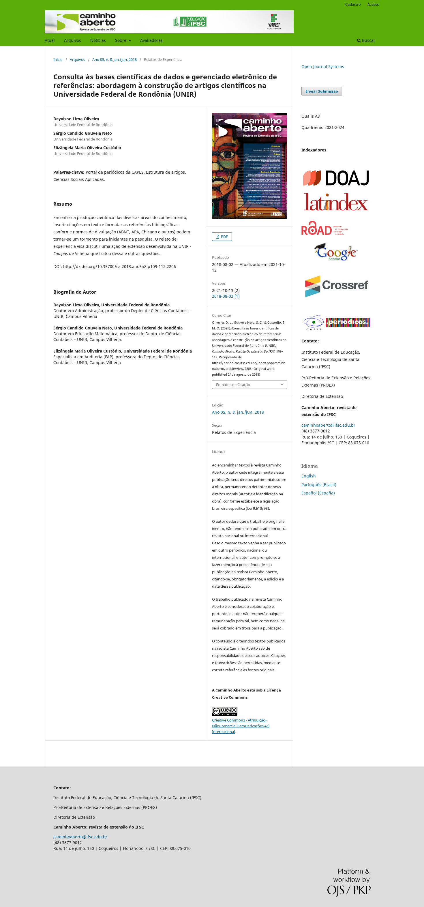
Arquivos (72, 40)
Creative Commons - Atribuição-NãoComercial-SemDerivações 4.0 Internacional (240, 725)
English (308, 476)
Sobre (121, 40)
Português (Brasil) (318, 484)
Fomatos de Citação (233, 384)
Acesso (373, 4)
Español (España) (318, 493)
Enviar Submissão (321, 91)
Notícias (98, 40)
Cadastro (353, 4)
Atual (50, 40)
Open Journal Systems (322, 66)
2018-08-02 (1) (226, 296)
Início (58, 59)
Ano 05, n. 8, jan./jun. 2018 (114, 59)
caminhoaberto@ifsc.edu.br (328, 425)
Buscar (368, 40)
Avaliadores (151, 40)
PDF (224, 236)
